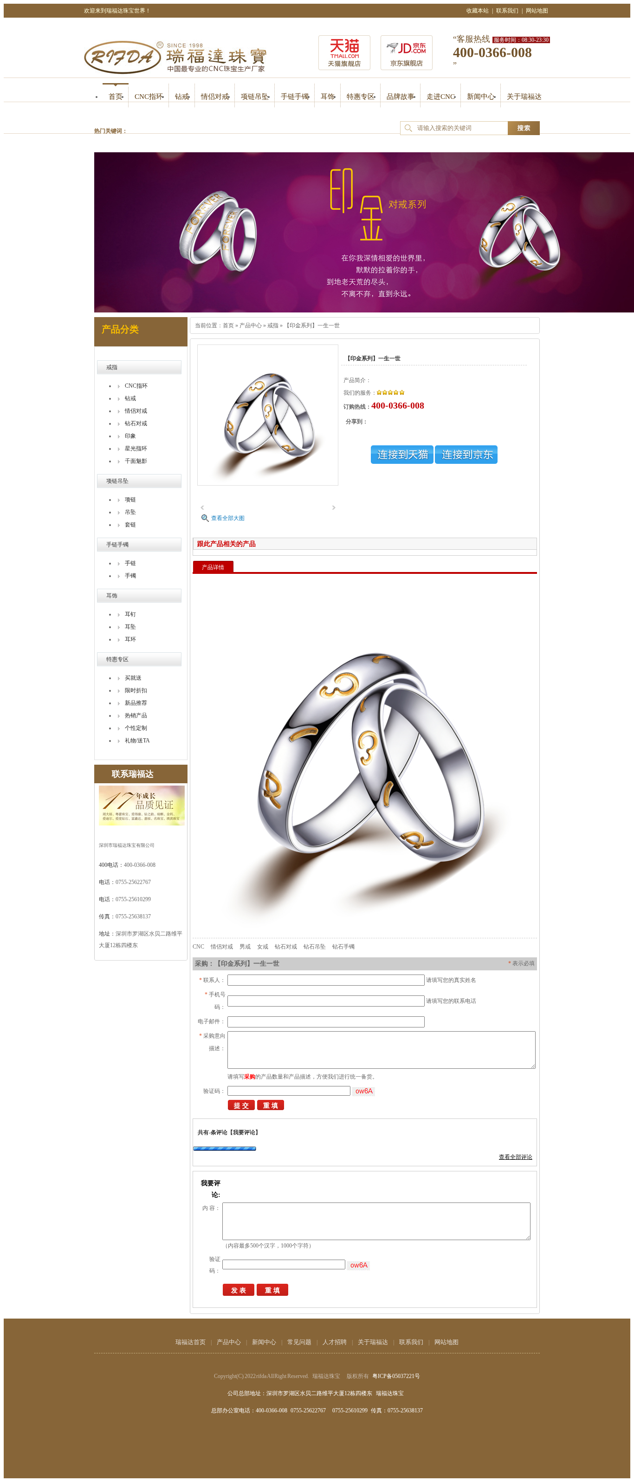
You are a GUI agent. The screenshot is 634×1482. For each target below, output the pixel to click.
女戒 (262, 946)
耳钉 (130, 614)
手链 (130, 563)
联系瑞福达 (133, 774)
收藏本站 (477, 10)
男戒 (245, 946)
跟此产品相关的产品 (226, 543)
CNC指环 (149, 96)
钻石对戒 (136, 423)
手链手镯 (295, 96)
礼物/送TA (137, 740)
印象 (130, 436)
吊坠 (130, 512)
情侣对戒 (215, 96)
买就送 (133, 678)
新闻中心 (481, 96)
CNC (198, 946)
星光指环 (136, 448)
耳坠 (130, 627)
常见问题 (299, 1342)
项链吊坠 (255, 96)
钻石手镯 (343, 946)
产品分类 (120, 329)
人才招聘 (335, 1342)
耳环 (130, 639)
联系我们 (507, 10)
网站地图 (537, 10)
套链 (130, 524)
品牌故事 (400, 96)
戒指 (111, 367)
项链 (130, 499)
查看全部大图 (228, 518)
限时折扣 (136, 690)
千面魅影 (136, 461)
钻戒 (182, 96)
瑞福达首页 (190, 1342)
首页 (116, 96)
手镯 (130, 575)
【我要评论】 (244, 1132)
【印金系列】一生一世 (312, 325)
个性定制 (136, 728)
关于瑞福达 (524, 96)
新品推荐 (136, 703)
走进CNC (441, 96)
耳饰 (328, 96)
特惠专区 (361, 96)
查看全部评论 (515, 1157)
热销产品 (136, 715)
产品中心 (250, 325)
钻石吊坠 (315, 946)
